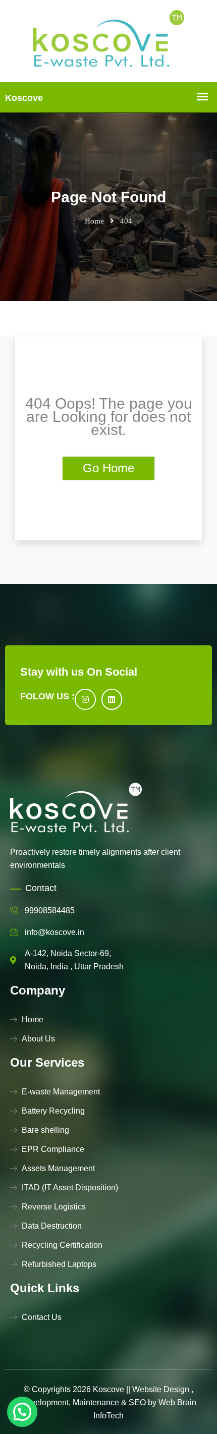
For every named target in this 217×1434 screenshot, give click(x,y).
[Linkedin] (112, 699)
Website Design (160, 1389)
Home (94, 221)
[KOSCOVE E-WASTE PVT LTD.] (108, 41)
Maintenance (96, 1402)
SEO (137, 1402)
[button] (22, 1412)
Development (45, 1402)
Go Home (108, 468)
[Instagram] (85, 699)
